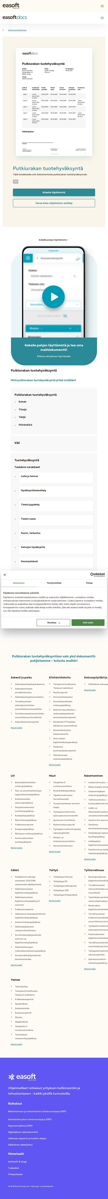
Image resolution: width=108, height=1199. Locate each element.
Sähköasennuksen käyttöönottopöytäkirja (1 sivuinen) (27, 901)
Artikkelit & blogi (17, 1161)
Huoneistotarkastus (63, 697)
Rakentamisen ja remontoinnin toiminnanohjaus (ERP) (37, 1111)
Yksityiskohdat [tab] (54, 583)
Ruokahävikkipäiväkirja (64, 790)
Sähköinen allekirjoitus (20, 1144)
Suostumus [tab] (18, 583)
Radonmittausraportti (64, 824)
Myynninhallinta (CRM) (20, 1125)
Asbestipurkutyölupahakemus (29, 684)
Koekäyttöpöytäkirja (25, 815)
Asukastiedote (22, 1008)
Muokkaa (51, 622)
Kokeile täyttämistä (54, 192)
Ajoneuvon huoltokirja (64, 820)
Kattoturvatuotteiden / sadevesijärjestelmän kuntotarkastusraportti (64, 714)
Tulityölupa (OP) (61, 890)
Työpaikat (13, 1167)
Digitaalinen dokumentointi (23, 1132)
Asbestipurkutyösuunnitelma (29, 697)
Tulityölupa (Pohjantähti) (65, 895)
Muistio (18, 1017)
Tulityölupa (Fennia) (63, 877)
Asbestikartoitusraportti (27, 722)
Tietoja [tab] (89, 583)
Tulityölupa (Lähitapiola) (65, 886)
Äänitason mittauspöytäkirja (28, 833)
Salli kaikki (88, 622)
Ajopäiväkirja (21, 1004)
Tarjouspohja (21, 986)
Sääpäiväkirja (21, 1022)
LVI (15, 181)
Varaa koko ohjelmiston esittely (54, 203)
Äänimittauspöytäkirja (26, 820)
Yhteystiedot (15, 1174)
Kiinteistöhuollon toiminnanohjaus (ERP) (30, 1119)
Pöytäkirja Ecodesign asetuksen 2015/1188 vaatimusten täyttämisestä (28, 881)
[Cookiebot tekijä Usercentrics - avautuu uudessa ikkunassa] (92, 575)
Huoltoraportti (60, 692)
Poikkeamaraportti (24, 824)
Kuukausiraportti (23, 1013)
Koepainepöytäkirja (24, 829)
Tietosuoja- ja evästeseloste (41, 1186)
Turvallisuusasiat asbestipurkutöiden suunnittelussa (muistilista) (28, 705)
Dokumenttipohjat (17, 30)
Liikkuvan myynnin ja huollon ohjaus (27, 1138)
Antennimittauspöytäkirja (27, 922)
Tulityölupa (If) (60, 881)
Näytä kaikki (16, 728)
